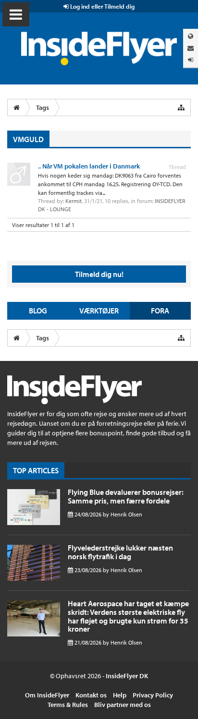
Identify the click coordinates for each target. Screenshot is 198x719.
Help (119, 695)
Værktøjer (99, 310)
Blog (38, 310)
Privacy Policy (153, 695)
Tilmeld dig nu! (99, 274)
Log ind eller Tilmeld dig (102, 6)
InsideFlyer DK (127, 675)
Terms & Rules (68, 704)
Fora (160, 310)
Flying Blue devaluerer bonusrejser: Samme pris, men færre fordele (126, 496)
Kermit (73, 200)
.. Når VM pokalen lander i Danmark (89, 166)
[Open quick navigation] (181, 107)
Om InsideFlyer (47, 695)
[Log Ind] (190, 60)
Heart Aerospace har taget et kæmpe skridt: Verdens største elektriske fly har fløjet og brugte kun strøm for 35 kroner (128, 616)
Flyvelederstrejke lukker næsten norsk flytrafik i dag (120, 552)
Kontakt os (91, 695)
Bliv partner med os (122, 704)
